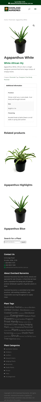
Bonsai (27, 307)
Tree (6, 338)
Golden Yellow (27, 322)
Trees (7, 373)
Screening (8, 333)
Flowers (9, 318)
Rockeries (22, 330)
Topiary (34, 336)
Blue (23, 307)
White (18, 339)
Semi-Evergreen (17, 333)
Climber (8, 309)
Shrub (15, 335)
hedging (21, 324)
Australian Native (13, 307)
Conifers (8, 355)
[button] (34, 25)
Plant (15, 330)
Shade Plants (7, 336)
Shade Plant (27, 332)
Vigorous (12, 338)
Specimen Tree (23, 336)
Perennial (6, 79)
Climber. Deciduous (21, 310)
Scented (29, 330)
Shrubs (7, 370)
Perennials (12, 20)
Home (6, 20)
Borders (32, 307)
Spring (29, 336)
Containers (21, 313)
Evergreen (22, 77)
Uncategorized (10, 377)
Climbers (32, 310)
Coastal (7, 312)
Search (23, 242)
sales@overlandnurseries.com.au (17, 267)
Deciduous (29, 312)
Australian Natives (11, 349)
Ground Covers (10, 358)
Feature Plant (29, 316)
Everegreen (7, 316)
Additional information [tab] (14, 85)
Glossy (21, 322)
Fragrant (29, 319)
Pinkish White (7, 330)
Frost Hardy (29, 77)
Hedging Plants (10, 361)
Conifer (15, 313)
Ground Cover (11, 324)
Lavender (11, 327)
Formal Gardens (19, 319)
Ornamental (19, 327)
